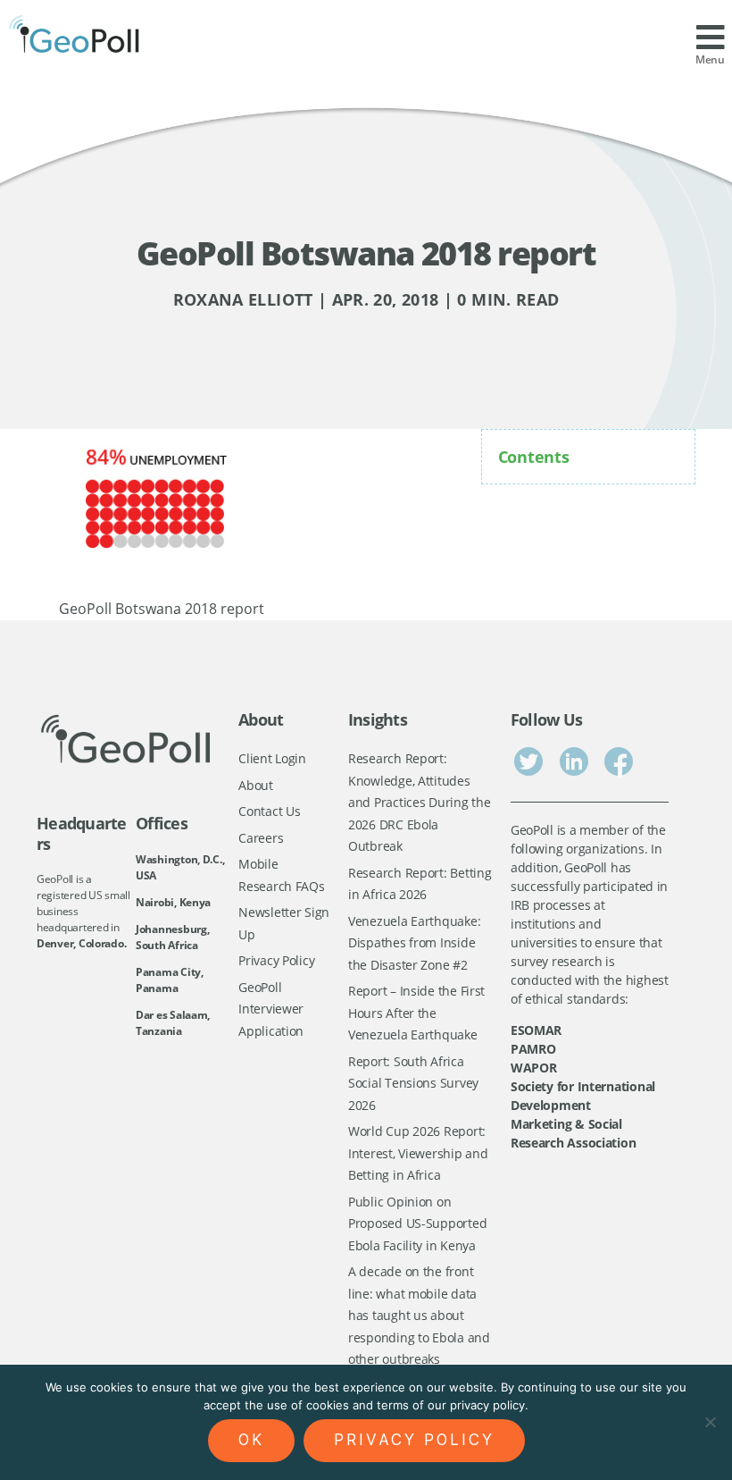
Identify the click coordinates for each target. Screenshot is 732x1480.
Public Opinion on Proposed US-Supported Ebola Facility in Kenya (417, 1223)
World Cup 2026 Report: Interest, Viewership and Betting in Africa (418, 1153)
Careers (260, 837)
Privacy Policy (276, 960)
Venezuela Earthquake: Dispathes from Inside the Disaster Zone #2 (414, 942)
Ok (251, 1440)
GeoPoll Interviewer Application (271, 1009)
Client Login (272, 758)
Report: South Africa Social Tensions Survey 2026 (413, 1083)
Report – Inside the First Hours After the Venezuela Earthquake (416, 1012)
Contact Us (269, 811)
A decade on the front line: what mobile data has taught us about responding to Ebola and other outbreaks (419, 1315)
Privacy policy (414, 1440)
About (255, 785)
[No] (710, 1422)
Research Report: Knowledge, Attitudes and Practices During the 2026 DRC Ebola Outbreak (419, 802)
